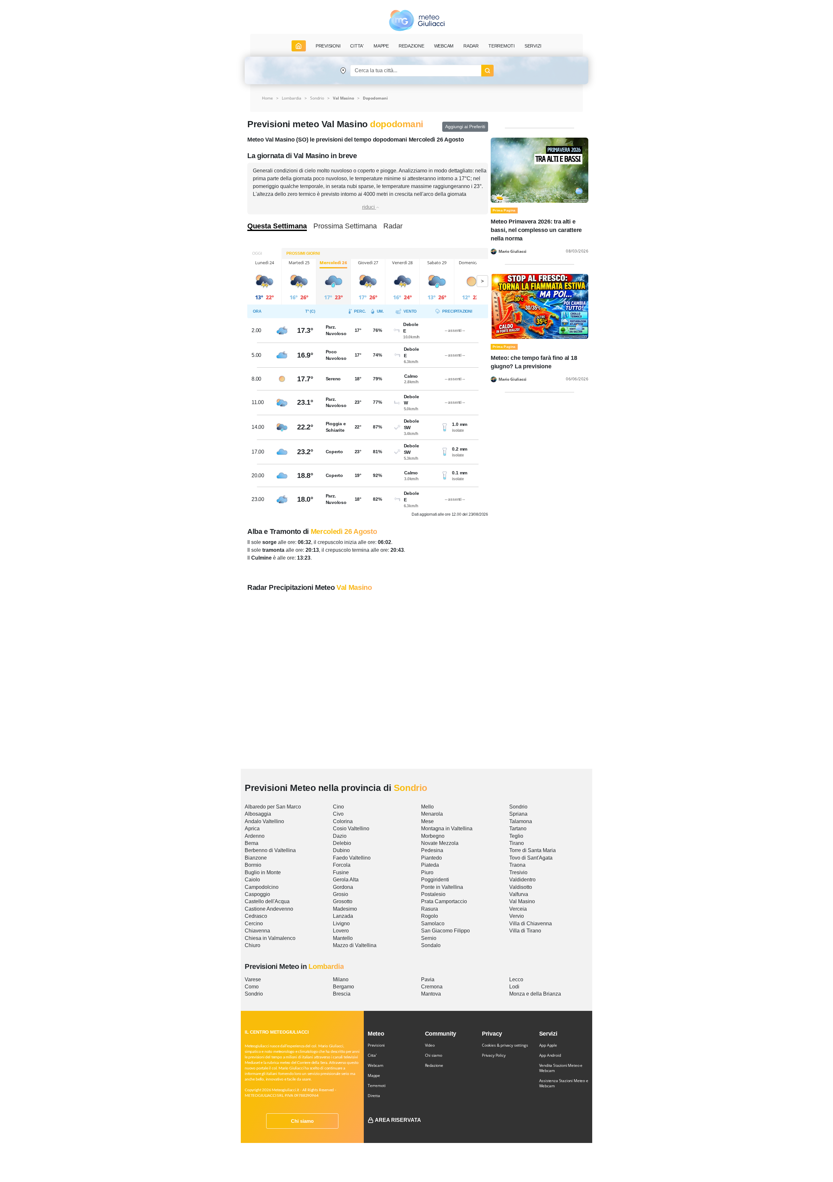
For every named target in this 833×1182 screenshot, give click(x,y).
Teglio (516, 836)
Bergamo (343, 986)
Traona (517, 865)
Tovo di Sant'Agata (531, 858)
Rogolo (429, 916)
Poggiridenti (435, 879)
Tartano (517, 828)
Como (252, 986)
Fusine (341, 872)
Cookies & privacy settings (505, 1045)
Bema (251, 843)
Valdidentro (522, 879)
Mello (427, 806)
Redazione (434, 1065)
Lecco (516, 979)
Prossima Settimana (345, 226)
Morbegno (432, 836)
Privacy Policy (493, 1055)
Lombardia (291, 98)
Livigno (341, 923)
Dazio (340, 836)
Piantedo (431, 858)
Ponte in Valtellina (442, 887)
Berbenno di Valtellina (270, 850)
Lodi (514, 986)
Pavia (427, 979)
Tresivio (518, 872)
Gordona (343, 887)
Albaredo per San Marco (273, 806)
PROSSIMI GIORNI (303, 253)
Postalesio (433, 894)
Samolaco (432, 923)
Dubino (341, 850)
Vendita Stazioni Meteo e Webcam (561, 1068)
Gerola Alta (346, 879)
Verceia (518, 909)
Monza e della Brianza (535, 994)
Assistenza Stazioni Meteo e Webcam (563, 1083)
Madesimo (345, 909)
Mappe (374, 1075)
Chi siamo (302, 1121)
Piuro (427, 872)
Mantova (431, 994)
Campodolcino (262, 887)
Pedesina (432, 850)
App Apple (548, 1045)
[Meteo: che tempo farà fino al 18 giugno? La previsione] (539, 306)
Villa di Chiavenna (530, 923)
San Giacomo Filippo (445, 930)
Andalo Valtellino (264, 821)
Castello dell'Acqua (267, 901)
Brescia (341, 994)
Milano (340, 979)
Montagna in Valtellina (446, 828)
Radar (471, 45)
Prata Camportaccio (444, 901)
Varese (253, 979)
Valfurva (518, 894)
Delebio (342, 843)
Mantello (343, 938)
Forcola (341, 865)
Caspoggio (257, 894)
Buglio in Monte (263, 872)
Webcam (444, 45)
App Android (550, 1055)
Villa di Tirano (525, 930)
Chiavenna (257, 930)
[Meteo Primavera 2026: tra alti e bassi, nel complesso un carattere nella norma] (539, 169)
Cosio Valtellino (351, 828)
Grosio (340, 894)
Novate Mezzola (439, 843)
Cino (338, 806)
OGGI (257, 253)
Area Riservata (398, 1120)
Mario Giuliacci (512, 251)
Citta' (372, 1055)
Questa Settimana (277, 226)
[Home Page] (299, 45)
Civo (338, 814)
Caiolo (252, 879)
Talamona (520, 821)
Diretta (374, 1095)
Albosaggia (258, 814)
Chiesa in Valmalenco (270, 938)
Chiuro (252, 945)
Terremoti (376, 1085)
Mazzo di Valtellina (354, 945)
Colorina (343, 821)
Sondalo (431, 945)
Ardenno (255, 836)
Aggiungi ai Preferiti (465, 126)
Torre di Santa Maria (532, 850)
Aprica (252, 828)
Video (430, 1045)
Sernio (428, 938)
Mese (427, 821)
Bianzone (256, 858)
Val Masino (522, 901)
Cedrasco (256, 916)
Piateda (430, 865)
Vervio (516, 916)
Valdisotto (520, 887)
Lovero (341, 930)
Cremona (432, 986)
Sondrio (317, 98)
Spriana (518, 814)
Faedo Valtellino (352, 858)
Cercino (254, 923)
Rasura (429, 909)
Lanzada (343, 916)
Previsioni (376, 1045)
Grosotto (342, 901)
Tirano (516, 843)
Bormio (253, 865)
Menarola (432, 814)
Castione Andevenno (269, 909)
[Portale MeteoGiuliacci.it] (416, 20)
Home (267, 98)
